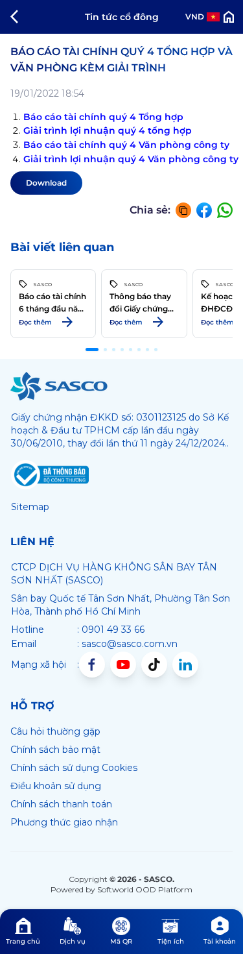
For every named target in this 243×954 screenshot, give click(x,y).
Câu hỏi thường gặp (55, 731)
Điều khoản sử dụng (55, 786)
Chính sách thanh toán (61, 804)
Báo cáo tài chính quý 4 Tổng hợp (104, 117)
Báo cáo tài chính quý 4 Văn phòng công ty (126, 145)
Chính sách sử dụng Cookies (73, 768)
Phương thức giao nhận (64, 822)
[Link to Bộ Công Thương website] (50, 475)
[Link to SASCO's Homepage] (59, 386)
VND (194, 16)
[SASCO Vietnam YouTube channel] (123, 665)
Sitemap (30, 507)
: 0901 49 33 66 (111, 629)
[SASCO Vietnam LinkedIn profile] (185, 665)
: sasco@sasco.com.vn (127, 644)
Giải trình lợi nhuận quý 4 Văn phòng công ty (130, 159)
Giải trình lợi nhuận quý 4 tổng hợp (107, 130)
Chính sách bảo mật (55, 749)
